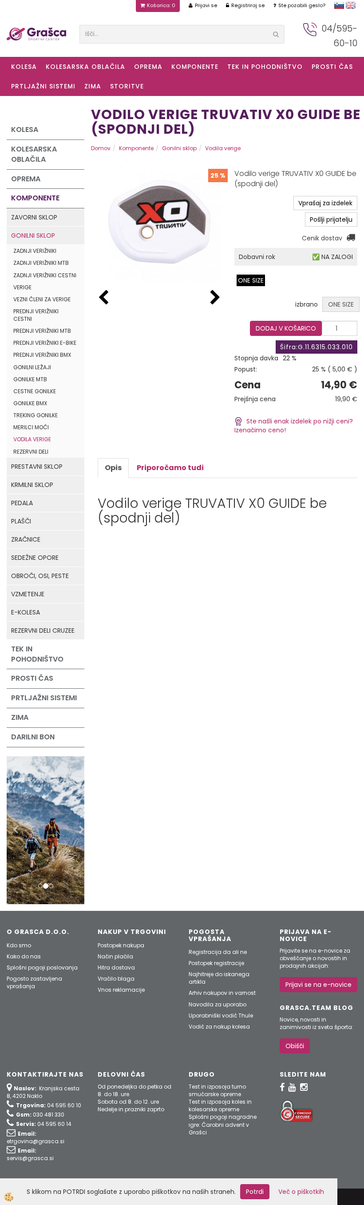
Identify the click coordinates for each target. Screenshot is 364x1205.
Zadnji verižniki (34, 251)
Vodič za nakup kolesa (219, 1026)
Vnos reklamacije (121, 990)
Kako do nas (24, 956)
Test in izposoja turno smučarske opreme (217, 1090)
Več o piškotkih (301, 1191)
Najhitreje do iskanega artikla (219, 978)
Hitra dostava (116, 967)
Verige (22, 287)
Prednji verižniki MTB (42, 331)
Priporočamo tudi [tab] (170, 468)
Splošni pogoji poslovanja (42, 967)
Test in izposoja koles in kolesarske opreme (220, 1105)
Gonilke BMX (30, 403)
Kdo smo (19, 945)
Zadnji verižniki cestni (44, 275)
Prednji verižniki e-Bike (44, 343)
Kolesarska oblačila (85, 66)
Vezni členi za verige (42, 299)
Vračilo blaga (116, 978)
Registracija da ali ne (218, 952)
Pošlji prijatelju (331, 219)
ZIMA (92, 86)
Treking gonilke (35, 415)
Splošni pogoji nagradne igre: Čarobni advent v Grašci (223, 1124)
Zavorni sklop (34, 217)
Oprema (148, 66)
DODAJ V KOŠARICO (286, 328)
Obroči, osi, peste (40, 575)
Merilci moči (31, 427)
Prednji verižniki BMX (42, 355)
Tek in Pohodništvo (265, 66)
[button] (215, 298)
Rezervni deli (30, 451)
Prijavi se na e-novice (318, 984)
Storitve (127, 86)
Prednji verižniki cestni (36, 315)
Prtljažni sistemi (43, 86)
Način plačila (115, 956)
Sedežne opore (35, 557)
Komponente (194, 66)
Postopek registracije (216, 963)
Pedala (22, 503)
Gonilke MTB (30, 379)
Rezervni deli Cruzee (43, 630)
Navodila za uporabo (217, 1004)
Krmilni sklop (32, 484)
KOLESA (24, 66)
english (351, 5)
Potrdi (255, 1191)
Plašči (21, 521)
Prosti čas (332, 66)
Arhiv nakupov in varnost (222, 993)
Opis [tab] (113, 468)
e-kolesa (25, 612)
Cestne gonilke (34, 391)
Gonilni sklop (33, 235)
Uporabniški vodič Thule (221, 1015)
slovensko (339, 5)
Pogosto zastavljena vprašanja (34, 982)
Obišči (294, 1045)
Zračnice (25, 539)
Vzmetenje (27, 594)
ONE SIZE (251, 280)
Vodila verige (32, 439)
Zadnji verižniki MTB (41, 263)
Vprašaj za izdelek (325, 203)
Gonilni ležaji (32, 367)
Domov (101, 148)
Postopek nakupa (121, 945)
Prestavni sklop (37, 466)
